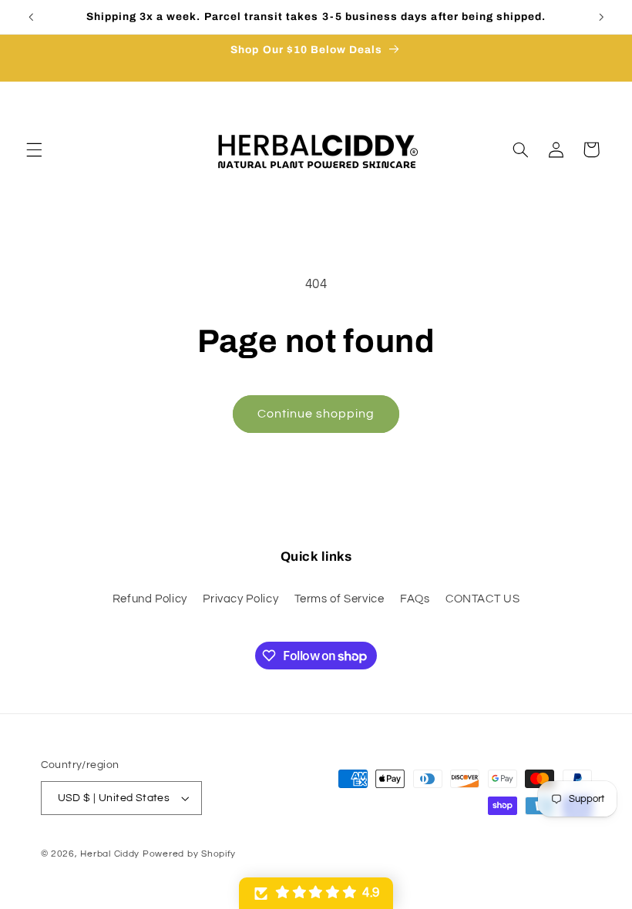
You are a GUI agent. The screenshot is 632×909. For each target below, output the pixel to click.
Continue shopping (316, 414)
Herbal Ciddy (110, 854)
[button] (34, 149)
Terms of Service (339, 599)
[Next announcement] (601, 17)
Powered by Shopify (189, 854)
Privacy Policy (240, 599)
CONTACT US (482, 599)
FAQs (415, 599)
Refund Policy (150, 599)
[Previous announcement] (31, 17)
